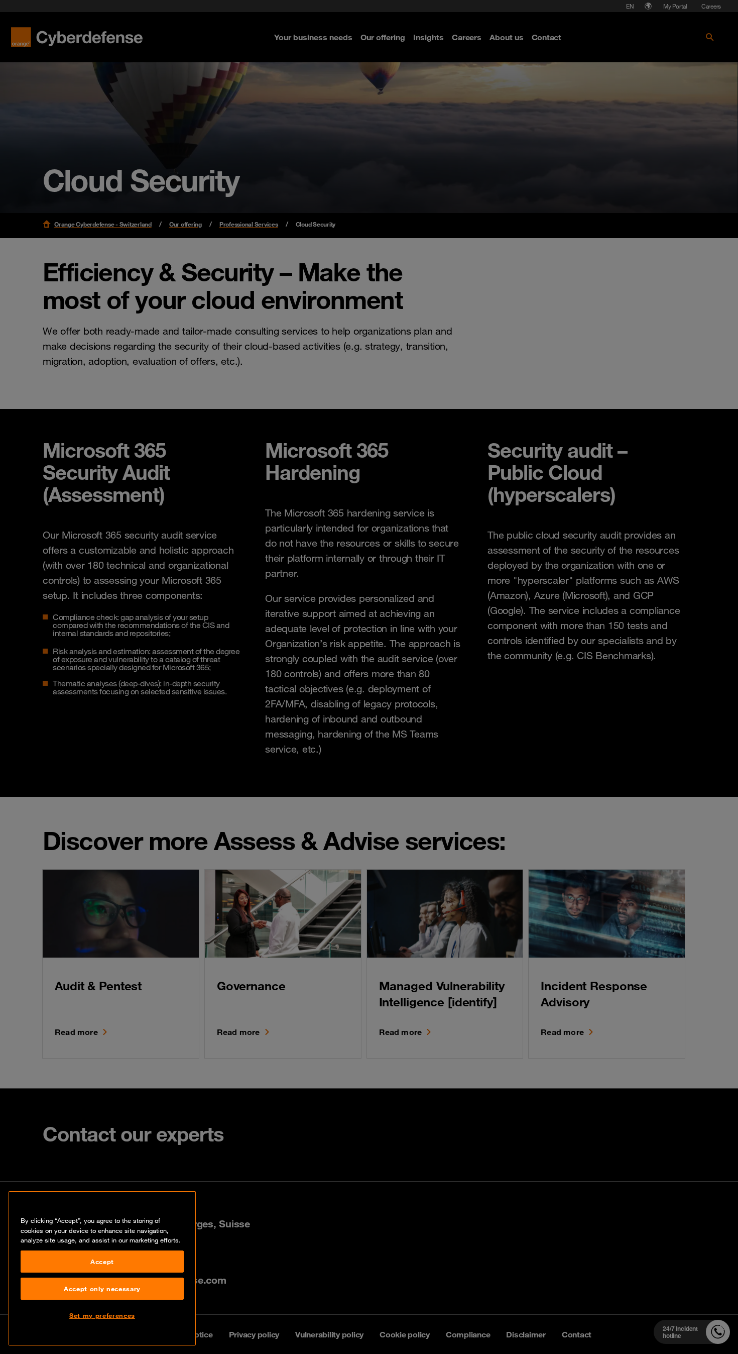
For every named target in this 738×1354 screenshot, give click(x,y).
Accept (102, 1262)
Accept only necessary (102, 1289)
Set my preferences (102, 1315)
